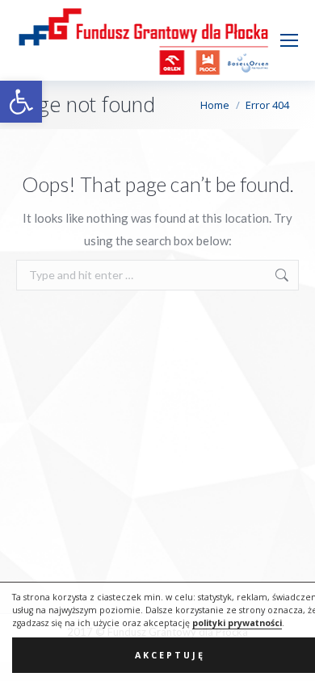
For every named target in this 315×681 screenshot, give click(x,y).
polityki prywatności (237, 623)
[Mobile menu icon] (289, 40)
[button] (21, 102)
